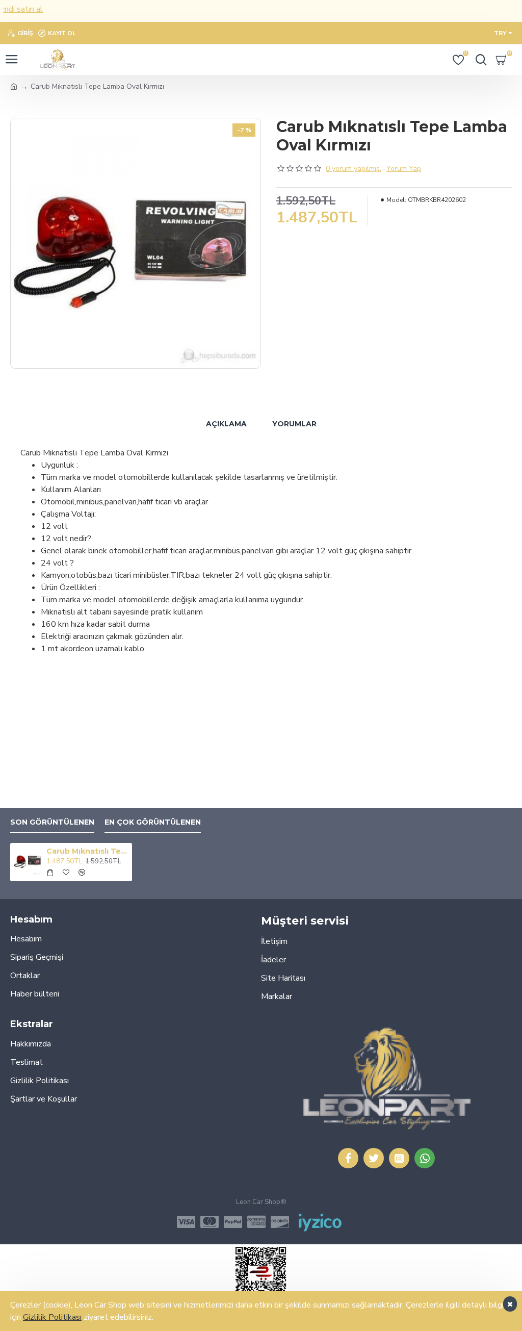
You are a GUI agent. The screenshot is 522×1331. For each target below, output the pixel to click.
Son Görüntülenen (52, 822)
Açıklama (226, 423)
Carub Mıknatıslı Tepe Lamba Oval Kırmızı (87, 851)
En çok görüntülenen (153, 822)
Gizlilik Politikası (52, 1317)
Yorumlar (294, 423)
